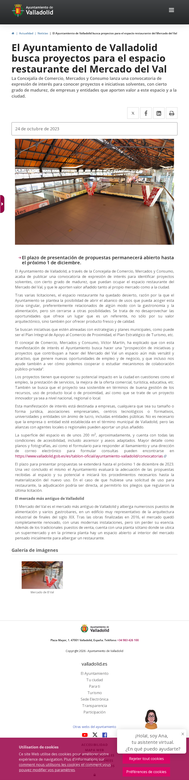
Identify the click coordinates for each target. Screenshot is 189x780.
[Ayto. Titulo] (99, 628)
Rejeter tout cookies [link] (146, 758)
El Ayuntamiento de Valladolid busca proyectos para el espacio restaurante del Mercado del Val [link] (115, 33)
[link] (3, 204)
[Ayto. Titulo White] (40, 10)
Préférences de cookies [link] (146, 771)
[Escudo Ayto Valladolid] (85, 628)
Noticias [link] (43, 33)
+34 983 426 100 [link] (128, 640)
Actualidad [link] (26, 33)
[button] (171, 10)
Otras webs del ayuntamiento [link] (94, 727)
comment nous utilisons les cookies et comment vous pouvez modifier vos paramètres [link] (65, 767)
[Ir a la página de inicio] (19, 10)
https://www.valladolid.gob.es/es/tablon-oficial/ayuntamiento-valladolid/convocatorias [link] (91, 456)
